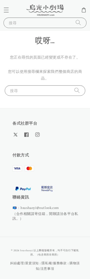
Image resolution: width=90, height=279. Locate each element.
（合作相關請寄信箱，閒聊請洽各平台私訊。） (45, 216)
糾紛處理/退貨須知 (24, 263)
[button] (6, 10)
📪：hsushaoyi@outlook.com (35, 208)
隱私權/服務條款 (54, 263)
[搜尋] (78, 23)
